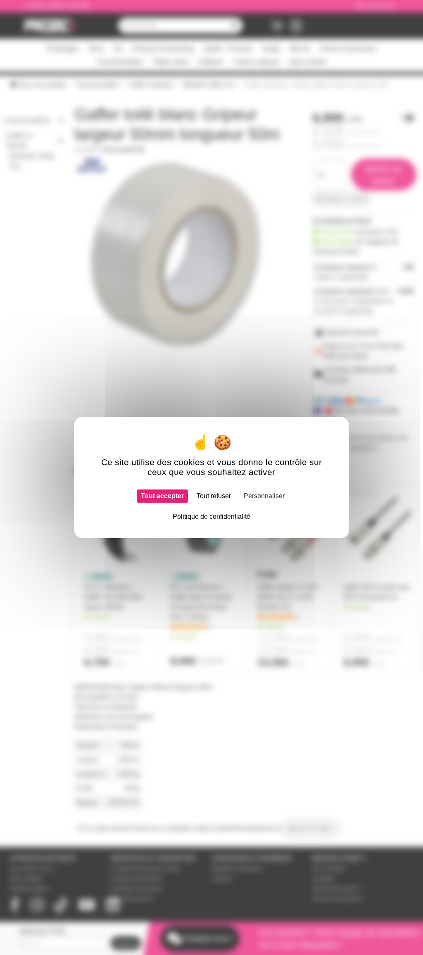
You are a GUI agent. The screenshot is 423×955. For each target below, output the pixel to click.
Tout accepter (162, 495)
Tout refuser (214, 495)
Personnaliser (264, 495)
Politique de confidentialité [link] (211, 516)
